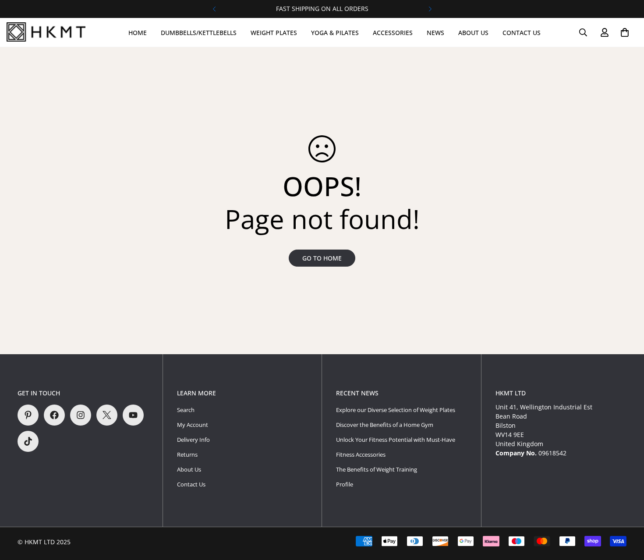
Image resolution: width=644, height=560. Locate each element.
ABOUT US (473, 32)
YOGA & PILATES (335, 32)
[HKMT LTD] (48, 32)
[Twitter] (106, 415)
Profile (344, 484)
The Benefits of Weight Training (376, 469)
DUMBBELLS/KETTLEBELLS (199, 32)
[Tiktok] (28, 441)
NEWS (435, 32)
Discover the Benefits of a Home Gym (384, 425)
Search (186, 410)
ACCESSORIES (393, 32)
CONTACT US (521, 32)
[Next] (430, 9)
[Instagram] (80, 415)
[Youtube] (133, 415)
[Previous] (214, 9)
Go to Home (322, 258)
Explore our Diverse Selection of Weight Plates (395, 410)
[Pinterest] (28, 415)
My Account (192, 425)
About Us (189, 469)
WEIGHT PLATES (274, 32)
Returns (187, 454)
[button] (625, 32)
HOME (137, 32)
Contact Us (191, 484)
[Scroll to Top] (627, 512)
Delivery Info (193, 440)
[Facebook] (54, 415)
